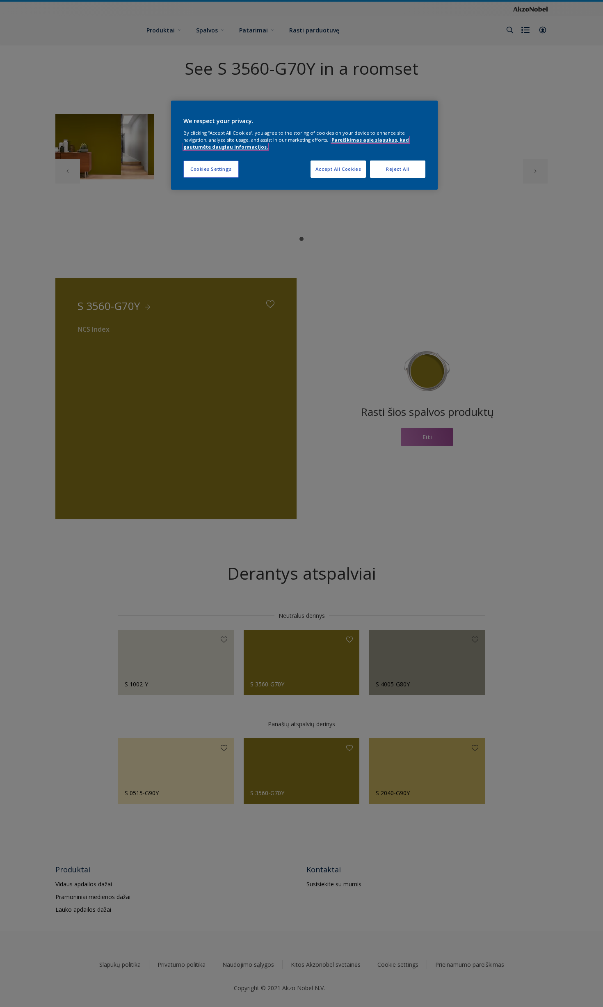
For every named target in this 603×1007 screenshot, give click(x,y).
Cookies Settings (211, 169)
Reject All (397, 169)
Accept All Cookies (338, 169)
